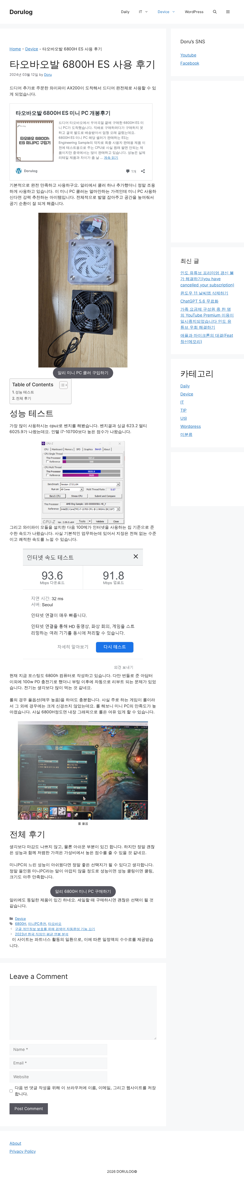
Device (163, 12)
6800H (20, 924)
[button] (227, 12)
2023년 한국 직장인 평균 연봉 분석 (41, 934)
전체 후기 (23, 398)
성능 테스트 (24, 392)
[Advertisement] (207, 161)
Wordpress (190, 426)
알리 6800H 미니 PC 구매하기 (83, 891)
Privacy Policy (23, 1151)
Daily (125, 12)
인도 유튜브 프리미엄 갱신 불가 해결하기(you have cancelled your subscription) (207, 279)
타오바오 (54, 924)
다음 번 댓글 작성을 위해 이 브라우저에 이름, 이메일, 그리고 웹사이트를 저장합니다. (85, 1090)
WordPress (194, 12)
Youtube (188, 55)
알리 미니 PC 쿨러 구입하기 (83, 372)
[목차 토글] (61, 385)
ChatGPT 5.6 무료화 (199, 301)
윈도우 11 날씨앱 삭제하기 (204, 293)
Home (15, 49)
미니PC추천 (37, 924)
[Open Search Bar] (214, 12)
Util (183, 418)
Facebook (189, 63)
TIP (183, 410)
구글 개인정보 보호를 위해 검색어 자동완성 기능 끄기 (55, 929)
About (15, 1143)
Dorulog (21, 11)
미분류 (186, 434)
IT (140, 12)
